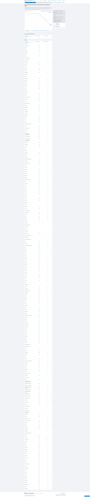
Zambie (26, 486)
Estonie (26, 171)
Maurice (26, 309)
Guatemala (26, 206)
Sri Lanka (26, 441)
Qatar (25, 379)
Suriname (26, 447)
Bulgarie (26, 105)
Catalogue (62, 2)
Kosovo (26, 270)
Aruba (25, 66)
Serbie (26, 424)
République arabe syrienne (28, 383)
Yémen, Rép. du (27, 484)
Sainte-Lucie (26, 414)
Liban (25, 278)
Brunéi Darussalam (27, 103)
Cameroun (26, 115)
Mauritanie (26, 311)
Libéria (26, 280)
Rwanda (26, 404)
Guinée (26, 208)
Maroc (26, 307)
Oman (25, 348)
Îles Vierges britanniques (28, 239)
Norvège (26, 342)
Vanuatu (26, 478)
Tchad (25, 453)
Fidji (25, 181)
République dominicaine (28, 389)
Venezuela (26, 480)
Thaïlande (26, 455)
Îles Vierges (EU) (27, 237)
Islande (26, 251)
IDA (37, 493)
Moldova (26, 317)
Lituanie (26, 286)
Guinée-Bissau (26, 212)
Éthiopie (26, 177)
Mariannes (26, 305)
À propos (59, 0)
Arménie (26, 64)
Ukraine (26, 474)
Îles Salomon (26, 233)
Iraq (25, 247)
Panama (26, 358)
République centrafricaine (28, 385)
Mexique (26, 313)
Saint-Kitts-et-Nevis (27, 406)
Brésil (25, 101)
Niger (25, 338)
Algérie (26, 49)
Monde (26, 37)
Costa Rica (26, 142)
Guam (25, 204)
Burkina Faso (26, 107)
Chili (25, 119)
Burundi (26, 109)
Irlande (26, 249)
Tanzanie (26, 451)
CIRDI (42, 493)
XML (57, 24)
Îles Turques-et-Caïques (28, 235)
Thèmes (49, 0)
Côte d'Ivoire (26, 144)
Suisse (26, 445)
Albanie (26, 47)
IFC (39, 493)
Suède (25, 443)
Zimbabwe (26, 488)
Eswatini (26, 173)
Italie (25, 255)
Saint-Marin (26, 408)
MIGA (40, 493)
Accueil (41, 0)
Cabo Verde (26, 111)
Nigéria (26, 340)
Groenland (26, 202)
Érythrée (26, 167)
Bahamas (26, 74)
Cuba (25, 148)
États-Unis (26, 175)
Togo (25, 459)
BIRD (36, 493)
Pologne (26, 371)
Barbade (26, 80)
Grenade (26, 200)
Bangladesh (26, 78)
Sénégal (26, 422)
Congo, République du (27, 136)
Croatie (26, 146)
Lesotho (26, 274)
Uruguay (26, 476)
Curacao (26, 150)
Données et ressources (54, 0)
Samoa (26, 416)
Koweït (26, 272)
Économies (45, 0)
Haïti (25, 216)
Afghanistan (26, 43)
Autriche (26, 70)
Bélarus (26, 82)
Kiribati (26, 268)
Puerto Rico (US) (27, 377)
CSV (56, 24)
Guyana (26, 214)
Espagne (26, 169)
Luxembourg (26, 288)
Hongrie (26, 220)
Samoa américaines (27, 418)
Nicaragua (26, 336)
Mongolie (26, 321)
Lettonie (26, 276)
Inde (25, 241)
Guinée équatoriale (27, 210)
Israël (25, 253)
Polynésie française (27, 373)
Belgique (26, 84)
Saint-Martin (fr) (27, 410)
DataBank (56, 2)
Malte (25, 303)
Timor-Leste (26, 457)
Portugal (26, 375)
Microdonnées (59, 2)
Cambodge (26, 113)
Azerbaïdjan (26, 72)
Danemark (26, 152)
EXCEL (59, 24)
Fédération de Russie (27, 179)
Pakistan (26, 354)
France (26, 185)
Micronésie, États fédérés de (28, 315)
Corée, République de (27, 138)
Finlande (26, 183)
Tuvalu (26, 472)
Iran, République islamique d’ (28, 245)
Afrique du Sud (27, 45)
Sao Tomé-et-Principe (27, 420)
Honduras (26, 218)
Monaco (26, 319)
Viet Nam (26, 482)
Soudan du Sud (27, 439)
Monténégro (26, 323)
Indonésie (26, 243)
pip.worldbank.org (37, 9)
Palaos (26, 356)
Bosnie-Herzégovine (27, 97)
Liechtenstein (26, 284)
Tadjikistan (26, 449)
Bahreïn (26, 76)
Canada (26, 117)
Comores (26, 132)
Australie (26, 68)
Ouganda (26, 350)
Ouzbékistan (26, 352)
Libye (25, 282)
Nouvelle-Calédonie (27, 344)
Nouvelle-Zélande (27, 346)
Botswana (26, 99)
